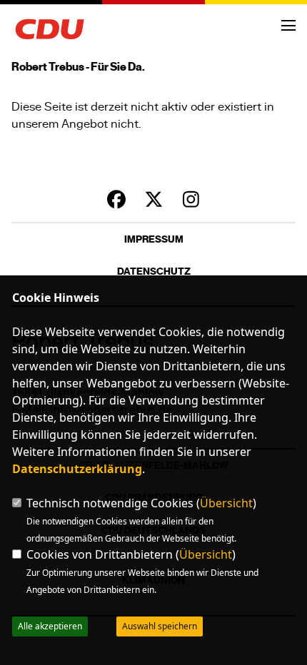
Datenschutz (154, 271)
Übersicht (226, 503)
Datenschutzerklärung (77, 469)
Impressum (153, 239)
